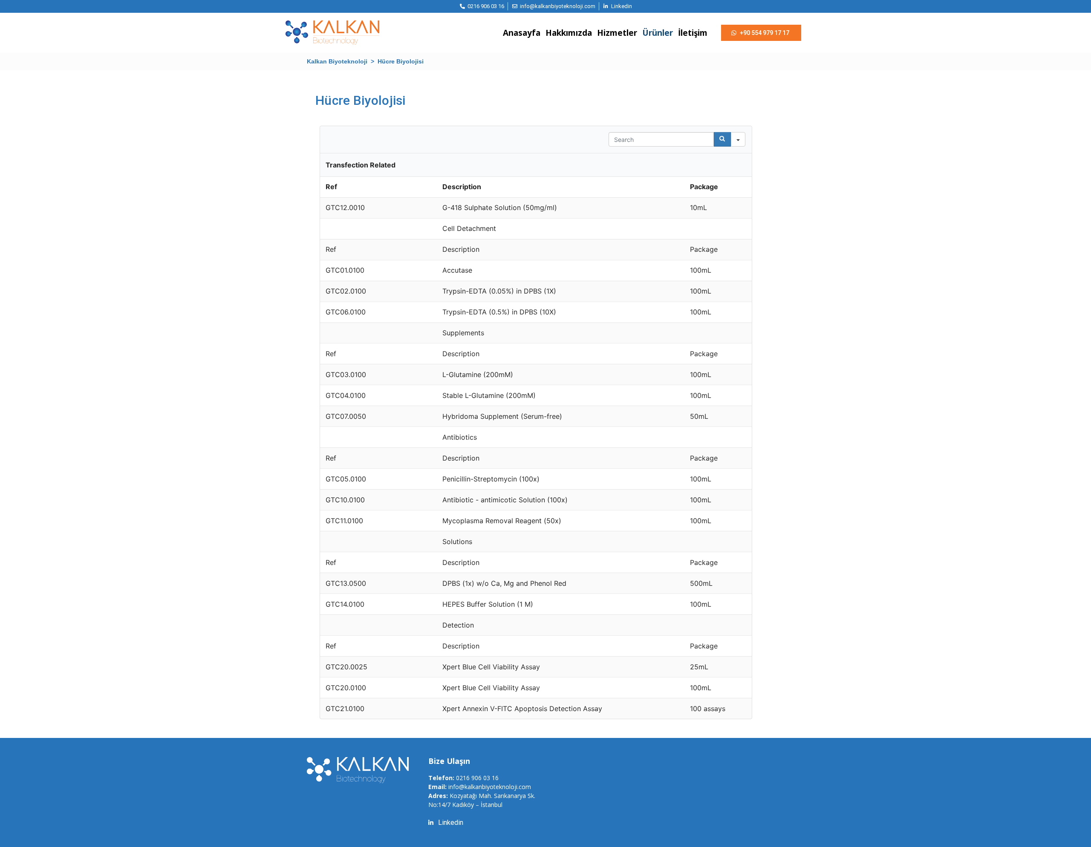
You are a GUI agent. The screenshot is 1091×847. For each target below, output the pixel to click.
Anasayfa (521, 32)
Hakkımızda (569, 32)
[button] (761, 33)
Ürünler (657, 32)
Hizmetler (617, 32)
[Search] (722, 139)
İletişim (692, 32)
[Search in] (738, 139)
